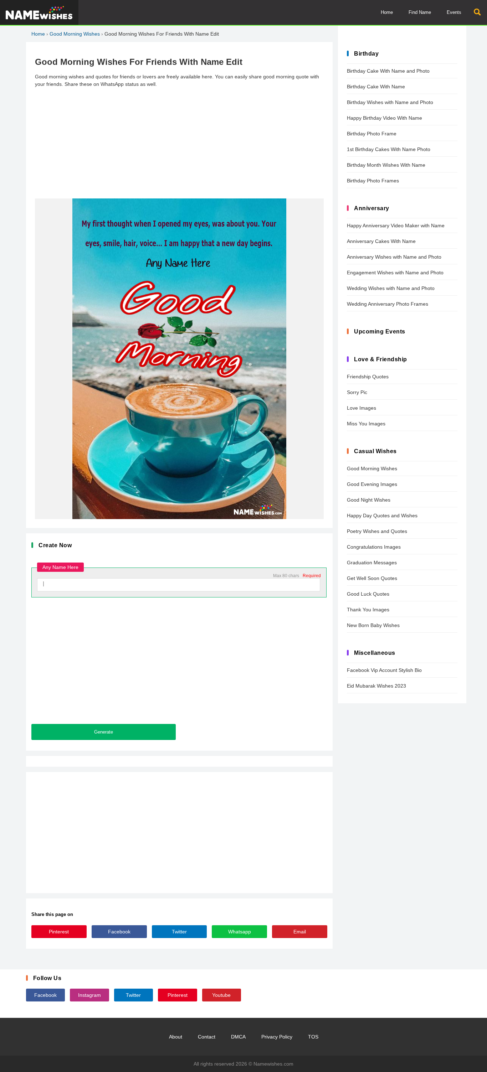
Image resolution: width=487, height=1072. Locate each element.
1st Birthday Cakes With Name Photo (388, 149)
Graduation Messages (372, 562)
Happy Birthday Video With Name (384, 118)
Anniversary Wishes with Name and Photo (394, 257)
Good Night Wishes (368, 500)
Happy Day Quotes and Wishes (382, 515)
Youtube (221, 995)
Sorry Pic (357, 392)
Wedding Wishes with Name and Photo (391, 288)
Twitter (179, 931)
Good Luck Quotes (368, 594)
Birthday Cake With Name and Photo (388, 71)
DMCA (238, 1037)
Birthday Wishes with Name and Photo (390, 102)
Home (387, 12)
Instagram (89, 995)
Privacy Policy (276, 1037)
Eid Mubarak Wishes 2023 (376, 686)
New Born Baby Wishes (373, 625)
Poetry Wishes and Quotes (377, 531)
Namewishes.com (273, 1064)
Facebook (119, 931)
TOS (313, 1037)
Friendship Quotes (368, 376)
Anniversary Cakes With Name (381, 241)
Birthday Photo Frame (371, 133)
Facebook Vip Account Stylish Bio (384, 670)
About (175, 1037)
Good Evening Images (372, 484)
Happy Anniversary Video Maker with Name (396, 225)
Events (454, 12)
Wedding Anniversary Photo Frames (387, 304)
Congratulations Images (374, 547)
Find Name (420, 12)
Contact (206, 1037)
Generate (103, 732)
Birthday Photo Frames (373, 180)
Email (299, 931)
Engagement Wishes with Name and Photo (395, 272)
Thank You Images (368, 609)
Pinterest (59, 931)
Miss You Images (366, 423)
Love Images (361, 408)
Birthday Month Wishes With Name (386, 165)
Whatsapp (239, 931)
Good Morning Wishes (75, 34)
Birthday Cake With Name (376, 86)
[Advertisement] (179, 143)
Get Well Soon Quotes (372, 578)
